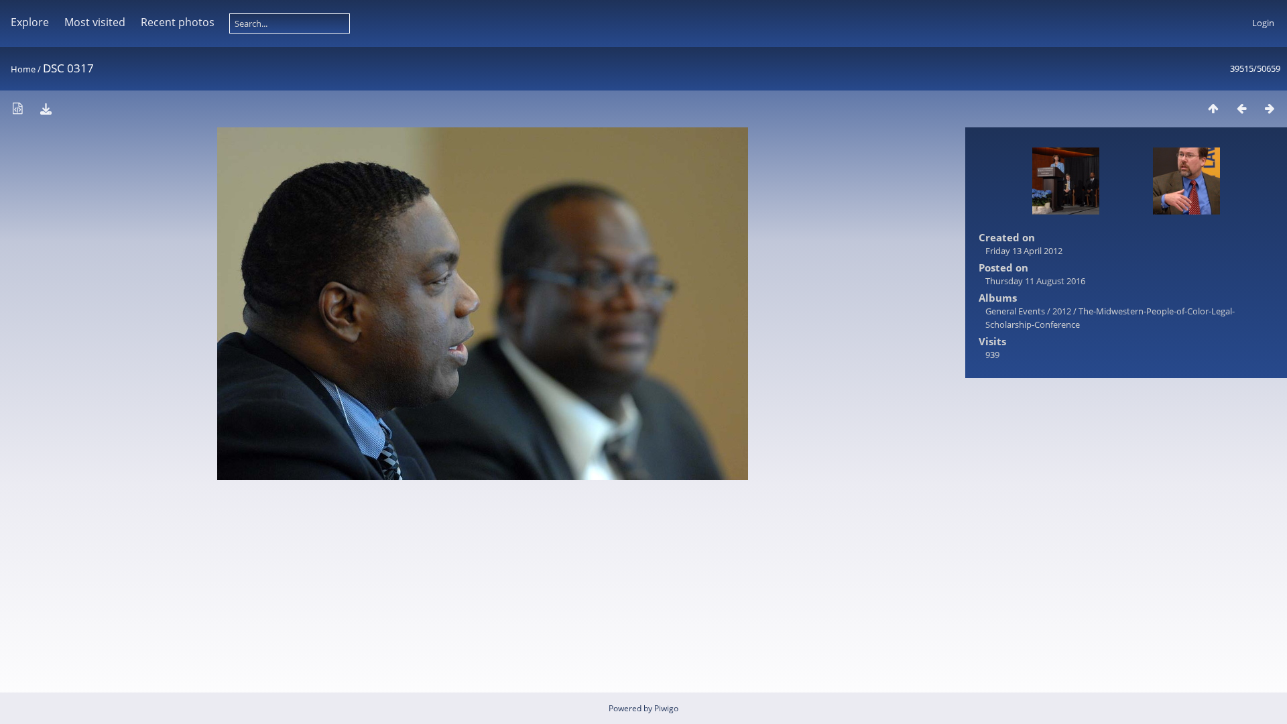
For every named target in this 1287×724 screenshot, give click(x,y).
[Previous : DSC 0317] (1241, 108)
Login (1263, 23)
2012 (1061, 311)
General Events (1015, 311)
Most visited (94, 22)
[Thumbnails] (1213, 108)
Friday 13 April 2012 (1023, 251)
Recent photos (177, 22)
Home (23, 69)
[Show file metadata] (17, 108)
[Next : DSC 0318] (1269, 108)
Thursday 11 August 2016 (1035, 281)
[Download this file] (46, 108)
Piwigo (666, 708)
